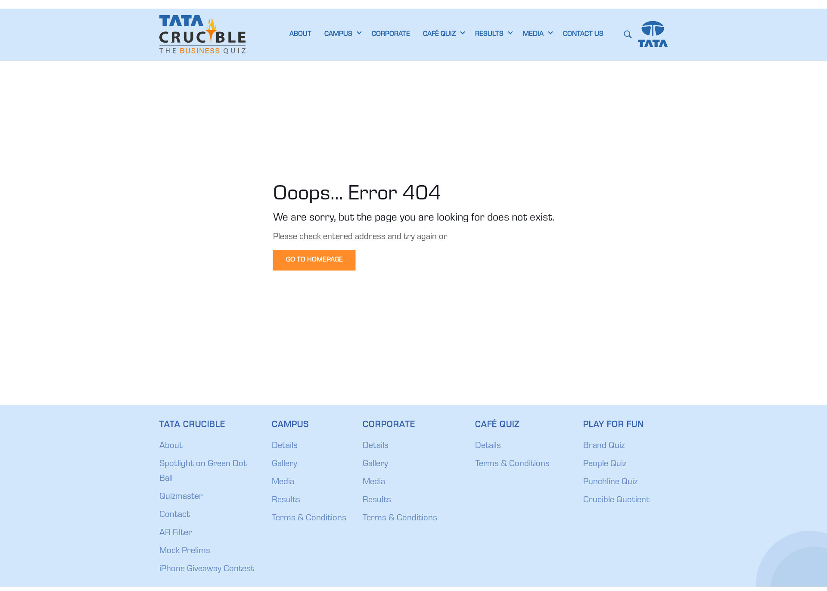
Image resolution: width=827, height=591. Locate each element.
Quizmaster (181, 497)
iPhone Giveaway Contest (206, 569)
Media (283, 482)
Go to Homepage (314, 260)
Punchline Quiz (610, 482)
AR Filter (175, 533)
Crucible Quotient (616, 500)
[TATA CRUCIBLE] (202, 34)
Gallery (284, 464)
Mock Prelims (184, 551)
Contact (174, 515)
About (171, 446)
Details (285, 446)
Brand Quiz (604, 446)
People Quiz (604, 464)
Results (286, 500)
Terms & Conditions (309, 518)
